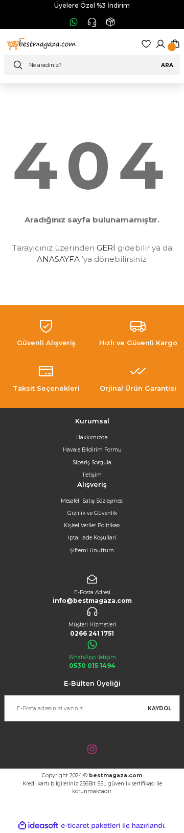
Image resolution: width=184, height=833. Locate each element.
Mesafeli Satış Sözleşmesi (92, 501)
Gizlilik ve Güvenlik (92, 513)
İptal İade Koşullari (92, 537)
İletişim (92, 474)
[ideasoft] (38, 825)
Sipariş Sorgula (92, 462)
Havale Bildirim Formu (92, 449)
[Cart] (175, 44)
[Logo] (40, 44)
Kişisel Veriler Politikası (92, 525)
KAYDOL (159, 708)
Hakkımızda (92, 437)
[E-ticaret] (91, 825)
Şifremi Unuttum (92, 550)
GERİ (106, 248)
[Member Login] (160, 44)
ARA (167, 65)
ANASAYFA (58, 259)
